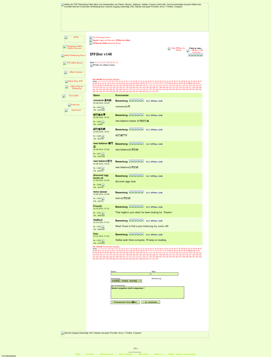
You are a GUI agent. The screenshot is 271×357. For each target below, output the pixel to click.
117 (167, 85)
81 (173, 83)
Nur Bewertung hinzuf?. (102, 37)
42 (189, 81)
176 (144, 89)
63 (129, 83)
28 (155, 81)
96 (101, 85)
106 (131, 85)
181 (160, 89)
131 (104, 87)
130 (101, 87)
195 (97, 91)
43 (191, 81)
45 (196, 81)
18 (132, 81)
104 (124, 85)
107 (134, 85)
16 (127, 81)
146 (154, 87)
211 (150, 91)
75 (158, 83)
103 (121, 85)
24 (146, 81)
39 (182, 81)
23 (144, 81)
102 (117, 85)
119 (174, 85)
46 (199, 81)
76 (161, 83)
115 (160, 85)
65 (134, 83)
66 (137, 83)
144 (147, 87)
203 (124, 91)
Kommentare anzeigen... (107, 79)
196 (101, 91)
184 (170, 89)
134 (114, 87)
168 (117, 89)
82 (175, 83)
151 (170, 87)
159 (197, 87)
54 (108, 83)
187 (180, 89)
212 (154, 91)
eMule (77, 354)
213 (157, 91)
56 (113, 83)
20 (136, 81)
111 (147, 85)
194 (94, 91)
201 (117, 91)
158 (193, 87)
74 (156, 83)
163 (101, 89)
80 (170, 83)
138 (127, 87)
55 (110, 83)
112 (150, 85)
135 (117, 87)
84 (180, 83)
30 (160, 81)
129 (97, 87)
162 (97, 89)
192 (197, 89)
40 (184, 81)
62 (127, 83)
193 (200, 89)
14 (122, 81)
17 (129, 81)
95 (98, 85)
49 (96, 83)
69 (144, 83)
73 (153, 83)
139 (130, 87)
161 (94, 89)
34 (170, 81)
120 (177, 85)
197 (104, 91)
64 (132, 83)
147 (157, 87)
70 (146, 83)
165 (107, 89)
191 (193, 89)
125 (194, 85)
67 (139, 83)
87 (187, 83)
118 (170, 85)
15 (124, 81)
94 (96, 85)
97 (103, 85)
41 (187, 81)
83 (177, 83)
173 (134, 89)
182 (164, 89)
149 (164, 87)
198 (107, 91)
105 (127, 85)
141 (137, 87)
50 (98, 83)
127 (200, 85)
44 (194, 81)
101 (114, 85)
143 (144, 87)
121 (180, 85)
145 (150, 87)
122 (184, 85)
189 (187, 89)
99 (108, 85)
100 (111, 85)
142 (140, 87)
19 (134, 81)
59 (120, 83)
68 (141, 83)
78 (165, 83)
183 (167, 89)
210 (147, 91)
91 (197, 83)
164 (104, 89)
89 (192, 83)
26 (151, 81)
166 (110, 89)
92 (199, 83)
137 (124, 87)
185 (174, 89)
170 (124, 89)
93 (94, 85)
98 (106, 85)
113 (154, 85)
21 (139, 81)
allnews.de (158, 354)
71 (149, 83)
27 (153, 81)
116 (164, 85)
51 (101, 83)
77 (163, 83)
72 (151, 83)
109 (141, 85)
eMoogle (171, 354)
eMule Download (106, 354)
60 (122, 83)
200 (114, 91)
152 (174, 87)
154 (180, 87)
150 (167, 87)
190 (190, 89)
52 (103, 83)
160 (200, 87)
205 (130, 91)
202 (120, 91)
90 (194, 83)
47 (201, 81)
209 (144, 91)
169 (120, 89)
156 (187, 87)
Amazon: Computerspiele (186, 354)
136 (120, 87)
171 (127, 89)
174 (137, 89)
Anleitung (129, 354)
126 (197, 85)
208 (140, 91)
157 (190, 87)
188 (183, 89)
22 (141, 81)
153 (177, 87)
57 (115, 83)
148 (160, 87)
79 (168, 83)
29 (158, 81)
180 (157, 89)
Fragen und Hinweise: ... (112, 40)
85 (182, 83)
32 (165, 81)
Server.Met (90, 354)
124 (190, 85)
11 (114, 62)
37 (177, 81)
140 (134, 87)
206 (134, 91)
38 (179, 81)
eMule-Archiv (143, 354)
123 (187, 85)
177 (147, 89)
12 (117, 62)
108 (137, 85)
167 (114, 89)
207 (137, 91)
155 (183, 87)
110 (144, 85)
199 (110, 91)
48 (94, 83)
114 (157, 85)
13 (120, 81)
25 (148, 81)
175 (140, 89)
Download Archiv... (107, 43)
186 (177, 89)
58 (118, 83)
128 (94, 87)
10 (111, 62)
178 (150, 89)
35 (172, 81)
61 (125, 83)
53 (106, 83)
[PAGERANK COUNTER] (135, 349)
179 (154, 89)
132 (107, 87)
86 (185, 83)
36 (175, 81)
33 (167, 81)
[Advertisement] (139, 69)
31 (163, 81)
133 (110, 87)
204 (127, 91)
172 (130, 89)
